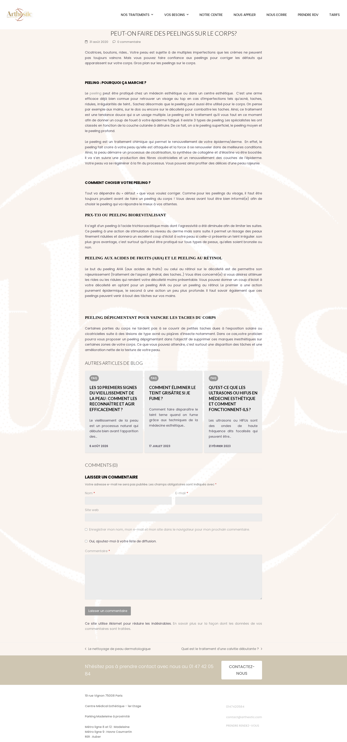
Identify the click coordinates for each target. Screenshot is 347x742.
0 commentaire (129, 42)
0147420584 (235, 707)
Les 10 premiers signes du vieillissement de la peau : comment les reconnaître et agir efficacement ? (113, 398)
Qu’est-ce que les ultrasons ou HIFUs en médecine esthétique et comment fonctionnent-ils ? (233, 398)
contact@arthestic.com (244, 717)
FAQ (94, 378)
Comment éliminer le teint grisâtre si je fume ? (172, 393)
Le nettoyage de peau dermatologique (118, 649)
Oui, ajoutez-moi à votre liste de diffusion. (122, 541)
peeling (95, 93)
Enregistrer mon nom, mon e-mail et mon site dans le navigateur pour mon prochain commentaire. (169, 529)
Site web (92, 510)
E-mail (181, 493)
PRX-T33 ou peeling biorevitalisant (125, 215)
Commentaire (97, 551)
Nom (90, 493)
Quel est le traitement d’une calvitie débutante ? (220, 649)
